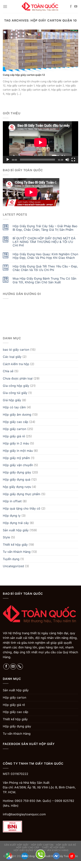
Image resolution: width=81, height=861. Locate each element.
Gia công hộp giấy (16, 386)
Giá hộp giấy (12, 400)
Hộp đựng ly (12, 515)
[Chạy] (8, 159)
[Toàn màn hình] (73, 159)
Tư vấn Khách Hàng (17, 552)
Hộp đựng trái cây (16, 523)
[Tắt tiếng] (67, 159)
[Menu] (5, 6)
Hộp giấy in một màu (18, 450)
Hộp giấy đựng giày (17, 472)
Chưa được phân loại (18, 378)
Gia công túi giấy (15, 393)
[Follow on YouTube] (75, 6)
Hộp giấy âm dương (17, 414)
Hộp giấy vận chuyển (18, 465)
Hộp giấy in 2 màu (16, 443)
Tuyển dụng (11, 559)
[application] (40, 142)
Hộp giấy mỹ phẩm (16, 458)
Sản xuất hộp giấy (16, 530)
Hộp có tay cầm (14, 407)
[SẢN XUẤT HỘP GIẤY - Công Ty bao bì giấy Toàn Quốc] (40, 6)
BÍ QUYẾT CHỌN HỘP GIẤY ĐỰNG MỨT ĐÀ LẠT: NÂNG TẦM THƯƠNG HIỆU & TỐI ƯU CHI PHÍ (44, 242)
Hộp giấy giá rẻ (14, 436)
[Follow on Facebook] (70, 6)
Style (6, 537)
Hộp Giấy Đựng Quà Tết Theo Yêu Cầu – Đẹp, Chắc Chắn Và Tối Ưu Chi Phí (45, 268)
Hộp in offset (12, 501)
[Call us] (20, 666)
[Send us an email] (13, 666)
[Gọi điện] (40, 854)
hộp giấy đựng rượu (17, 487)
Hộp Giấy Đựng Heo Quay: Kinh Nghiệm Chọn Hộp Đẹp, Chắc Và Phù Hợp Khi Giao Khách (45, 256)
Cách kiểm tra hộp (16, 364)
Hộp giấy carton (14, 429)
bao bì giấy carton (16, 349)
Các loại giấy (12, 357)
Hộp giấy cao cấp (15, 422)
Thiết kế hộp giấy (15, 544)
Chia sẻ (8, 371)
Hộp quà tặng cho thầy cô (21, 508)
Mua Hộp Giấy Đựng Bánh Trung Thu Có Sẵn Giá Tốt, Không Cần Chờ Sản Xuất (44, 280)
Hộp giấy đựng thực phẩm (21, 494)
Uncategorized (13, 566)
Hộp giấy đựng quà (16, 479)
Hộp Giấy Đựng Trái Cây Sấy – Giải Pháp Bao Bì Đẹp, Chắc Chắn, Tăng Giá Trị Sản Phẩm (45, 227)
